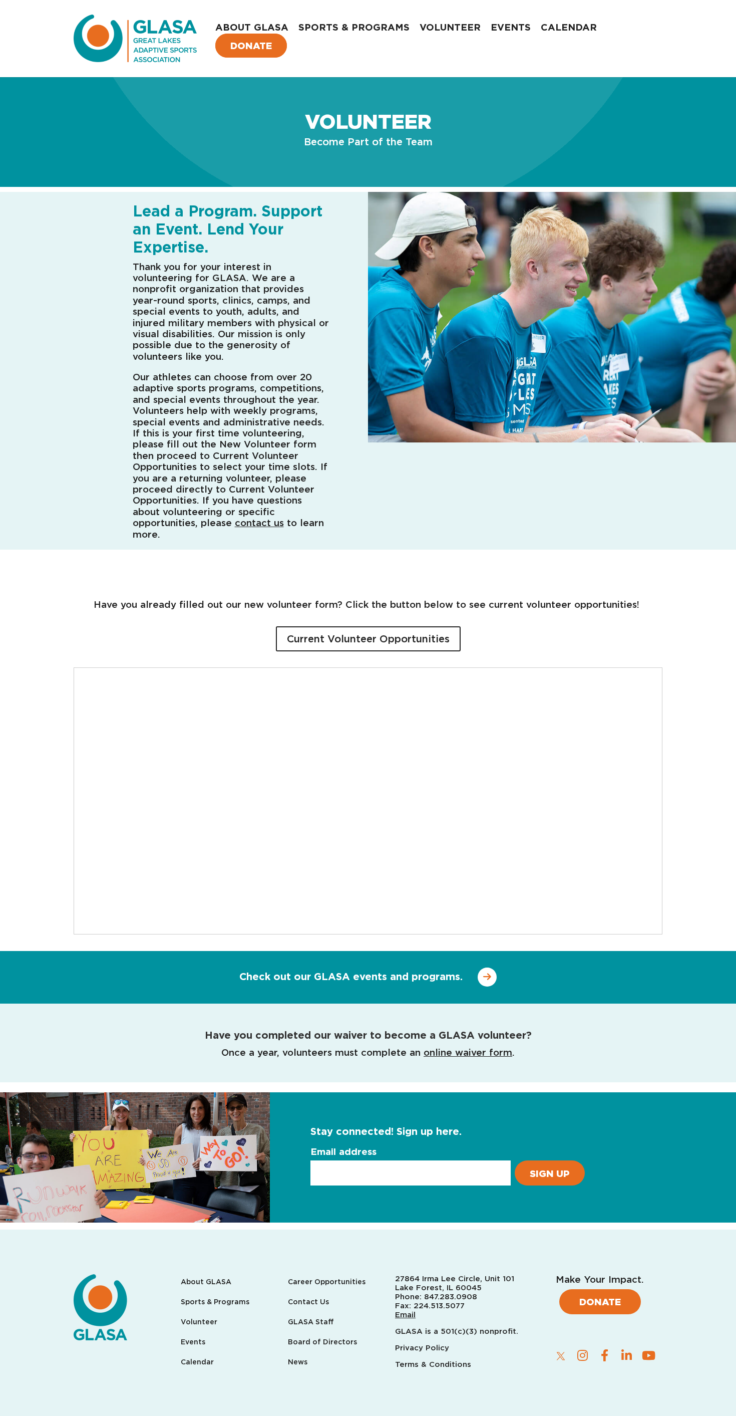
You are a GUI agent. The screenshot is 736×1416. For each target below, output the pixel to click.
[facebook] (604, 1355)
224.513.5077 (439, 1305)
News (297, 1362)
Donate (251, 45)
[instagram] (582, 1355)
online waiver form (468, 1052)
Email (405, 1314)
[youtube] (648, 1355)
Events (511, 27)
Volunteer (450, 27)
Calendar (569, 27)
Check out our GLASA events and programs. (351, 977)
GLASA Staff (311, 1322)
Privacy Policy (423, 1347)
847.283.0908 (450, 1296)
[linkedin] (626, 1355)
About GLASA (251, 27)
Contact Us (308, 1302)
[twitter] (560, 1355)
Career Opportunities (326, 1282)
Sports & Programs (354, 27)
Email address (343, 1151)
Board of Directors (322, 1342)
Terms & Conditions (433, 1364)
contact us (259, 522)
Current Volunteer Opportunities (368, 639)
